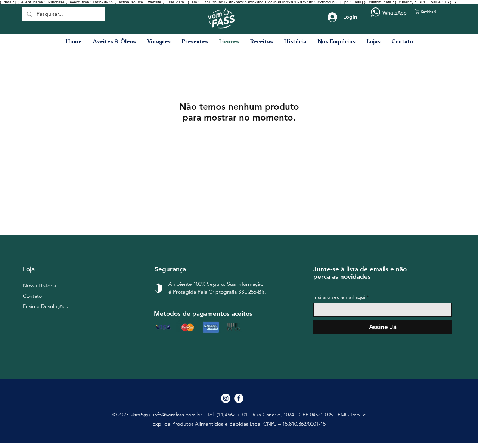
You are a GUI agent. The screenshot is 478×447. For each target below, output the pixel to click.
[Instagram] (225, 398)
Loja (29, 269)
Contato (32, 296)
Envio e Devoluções (45, 306)
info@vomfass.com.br (177, 414)
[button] (429, 11)
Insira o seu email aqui (339, 297)
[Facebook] (238, 398)
